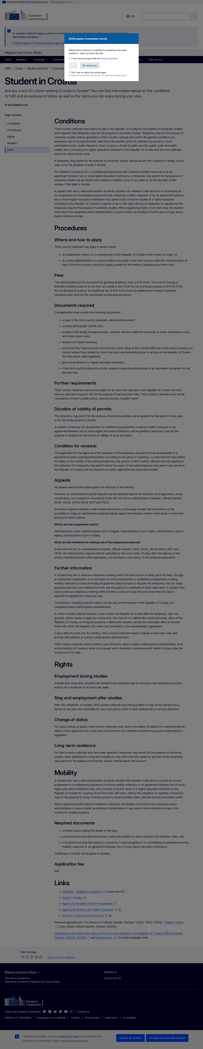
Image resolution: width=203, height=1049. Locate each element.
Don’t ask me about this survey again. (89, 72)
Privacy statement (109, 58)
